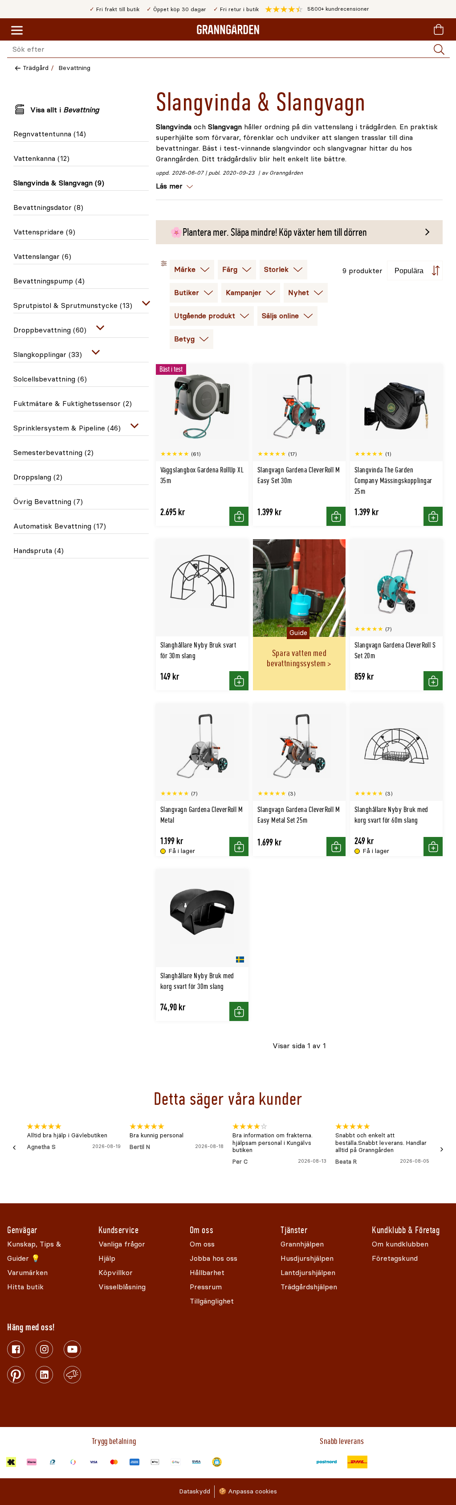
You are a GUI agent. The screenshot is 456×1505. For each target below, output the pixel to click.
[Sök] (439, 49)
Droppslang (37, 477)
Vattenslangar (42, 256)
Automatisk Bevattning (59, 526)
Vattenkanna (41, 158)
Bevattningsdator (48, 207)
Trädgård (36, 68)
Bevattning (74, 68)
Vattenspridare (44, 232)
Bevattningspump (49, 281)
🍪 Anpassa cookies (248, 1491)
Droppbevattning (49, 330)
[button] (317, 9)
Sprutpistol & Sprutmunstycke (72, 305)
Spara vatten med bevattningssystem (296, 658)
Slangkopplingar (47, 354)
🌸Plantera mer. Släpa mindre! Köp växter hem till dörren (268, 232)
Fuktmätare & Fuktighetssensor (72, 403)
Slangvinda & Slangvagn (58, 183)
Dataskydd (194, 1491)
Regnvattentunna (49, 134)
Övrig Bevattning (48, 501)
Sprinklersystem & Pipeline (67, 428)
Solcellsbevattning (50, 379)
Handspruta (38, 550)
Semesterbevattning (53, 452)
